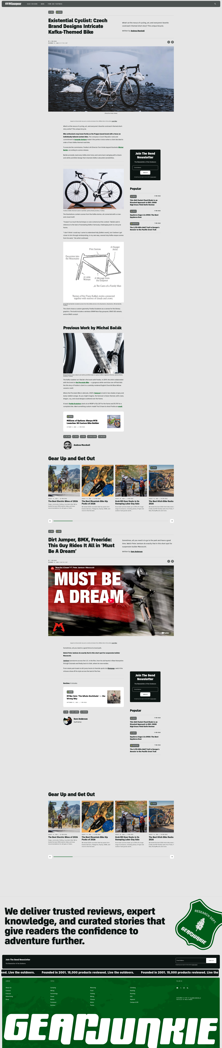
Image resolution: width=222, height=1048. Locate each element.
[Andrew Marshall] (67, 445)
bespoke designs (80, 140)
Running (132, 993)
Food (91, 990)
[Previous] (50, 521)
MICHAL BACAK (92, 436)
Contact (8, 990)
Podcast (8, 993)
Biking (59, 12)
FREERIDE (85, 712)
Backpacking (135, 223)
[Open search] (215, 4)
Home (52, 12)
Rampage (111, 668)
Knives (134, 196)
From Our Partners (55, 4)
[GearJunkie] (13, 4)
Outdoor (52, 1005)
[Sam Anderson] (67, 720)
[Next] (172, 521)
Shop (7, 999)
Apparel (132, 999)
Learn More (114, 121)
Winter (52, 999)
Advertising (9, 996)
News (42, 4)
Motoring (93, 987)
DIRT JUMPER (75, 712)
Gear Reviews (32, 4)
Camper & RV (134, 1002)
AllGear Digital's (195, 998)
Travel (52, 996)
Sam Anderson (81, 719)
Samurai (97, 393)
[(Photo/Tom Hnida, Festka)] (111, 79)
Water (92, 1002)
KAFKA (83, 436)
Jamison (66, 661)
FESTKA (76, 436)
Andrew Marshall (82, 445)
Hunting (132, 990)
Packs (92, 1005)
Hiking (52, 990)
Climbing (133, 987)
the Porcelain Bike (82, 382)
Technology (54, 993)
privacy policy (153, 177)
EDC (131, 996)
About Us (8, 987)
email (120, 406)
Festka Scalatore (75, 404)
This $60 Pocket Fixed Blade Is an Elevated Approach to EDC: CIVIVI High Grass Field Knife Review (143, 203)
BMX (66, 712)
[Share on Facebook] (172, 42)
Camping (53, 987)
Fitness (92, 999)
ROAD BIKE (102, 436)
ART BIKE (68, 436)
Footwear (53, 1002)
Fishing (92, 993)
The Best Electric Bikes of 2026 (63, 501)
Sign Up (145, 172)
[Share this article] (169, 42)
